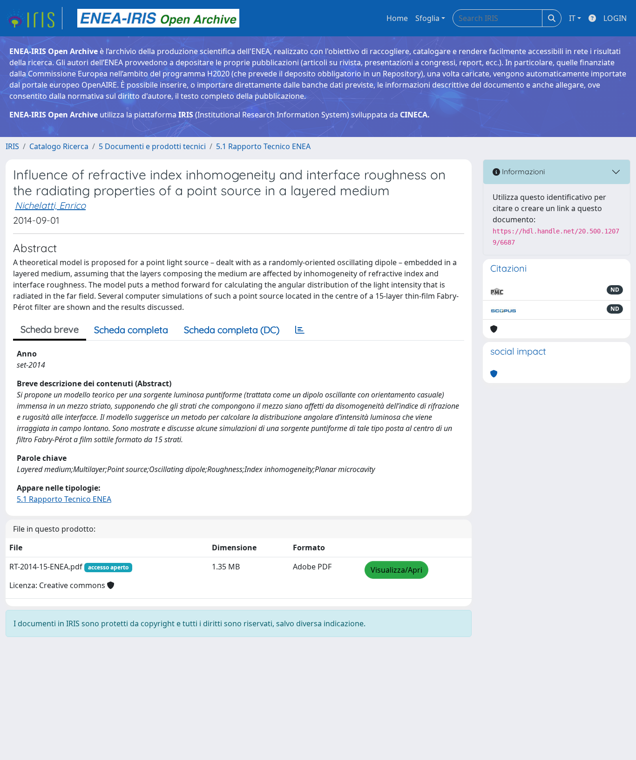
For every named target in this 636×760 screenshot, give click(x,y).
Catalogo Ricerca (58, 146)
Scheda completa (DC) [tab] (231, 329)
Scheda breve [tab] (49, 329)
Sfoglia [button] (427, 18)
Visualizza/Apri (396, 570)
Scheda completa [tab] (131, 329)
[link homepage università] (158, 18)
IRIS (12, 146)
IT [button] (572, 18)
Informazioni (522, 171)
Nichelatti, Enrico (50, 205)
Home (397, 18)
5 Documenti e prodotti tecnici (152, 146)
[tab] (299, 330)
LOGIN (615, 18)
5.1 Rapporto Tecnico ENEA (263, 146)
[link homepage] (34, 18)
